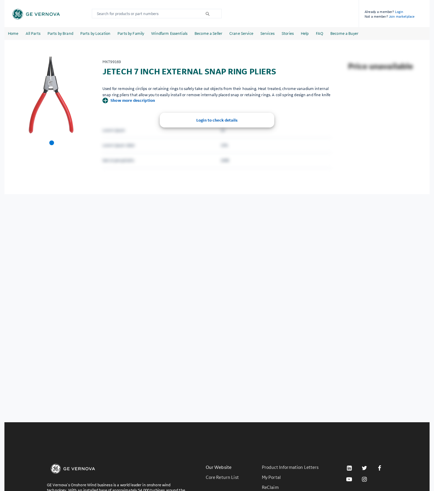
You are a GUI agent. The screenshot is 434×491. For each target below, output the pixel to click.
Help (305, 33)
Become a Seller (208, 33)
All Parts (33, 33)
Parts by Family (131, 33)
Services (267, 33)
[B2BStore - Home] (36, 14)
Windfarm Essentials (169, 33)
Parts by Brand (60, 33)
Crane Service (241, 33)
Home (13, 33)
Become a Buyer (344, 33)
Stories (288, 33)
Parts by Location (95, 33)
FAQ (319, 33)
